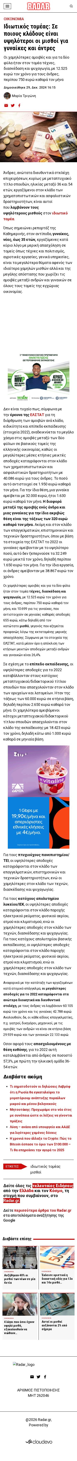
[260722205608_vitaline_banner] (38, 771)
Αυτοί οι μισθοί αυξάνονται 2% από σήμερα (54, 1325)
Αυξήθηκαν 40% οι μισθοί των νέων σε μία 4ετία (19, 1279)
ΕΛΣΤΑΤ (37, 415)
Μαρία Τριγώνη (24, 96)
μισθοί (35, 1172)
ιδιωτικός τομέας (45, 1166)
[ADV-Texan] (38, 377)
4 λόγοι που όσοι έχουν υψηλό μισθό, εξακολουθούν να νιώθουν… (19, 1327)
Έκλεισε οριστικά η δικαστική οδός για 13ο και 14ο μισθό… (57, 1278)
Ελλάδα (26, 1190)
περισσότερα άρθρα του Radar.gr (42, 1210)
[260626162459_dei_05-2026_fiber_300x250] (38, 823)
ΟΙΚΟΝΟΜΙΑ (14, 19)
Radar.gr (11, 1200)
